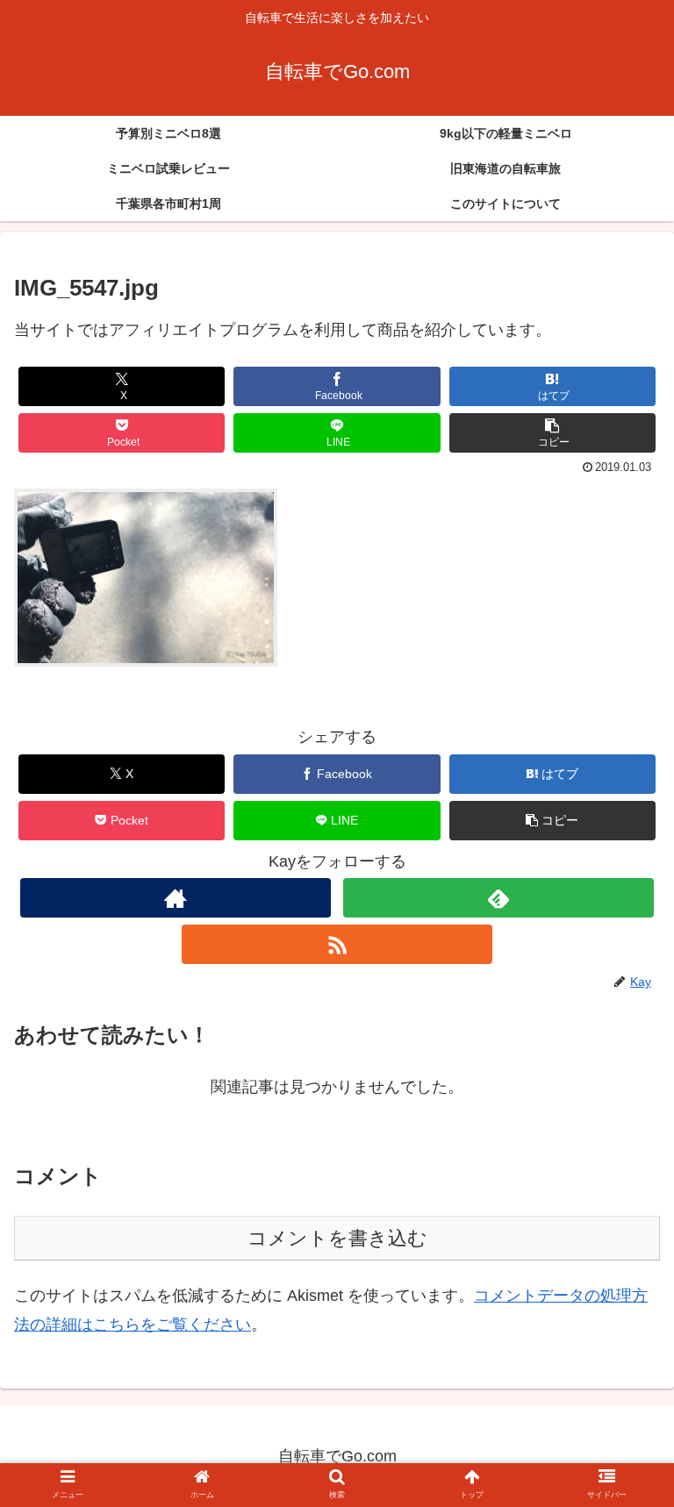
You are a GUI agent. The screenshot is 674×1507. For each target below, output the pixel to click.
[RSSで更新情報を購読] (336, 944)
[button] (552, 433)
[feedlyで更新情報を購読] (498, 898)
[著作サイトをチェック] (175, 898)
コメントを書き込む (337, 1238)
